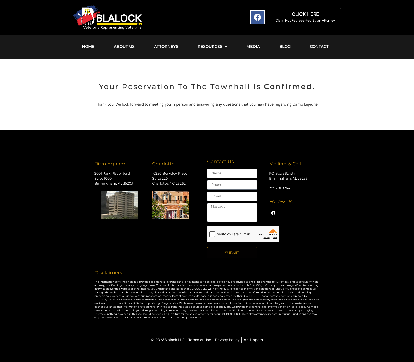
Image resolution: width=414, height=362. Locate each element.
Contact (319, 46)
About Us (124, 46)
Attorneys (166, 46)
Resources (210, 46)
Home (88, 46)
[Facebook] (257, 17)
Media (253, 46)
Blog (285, 46)
